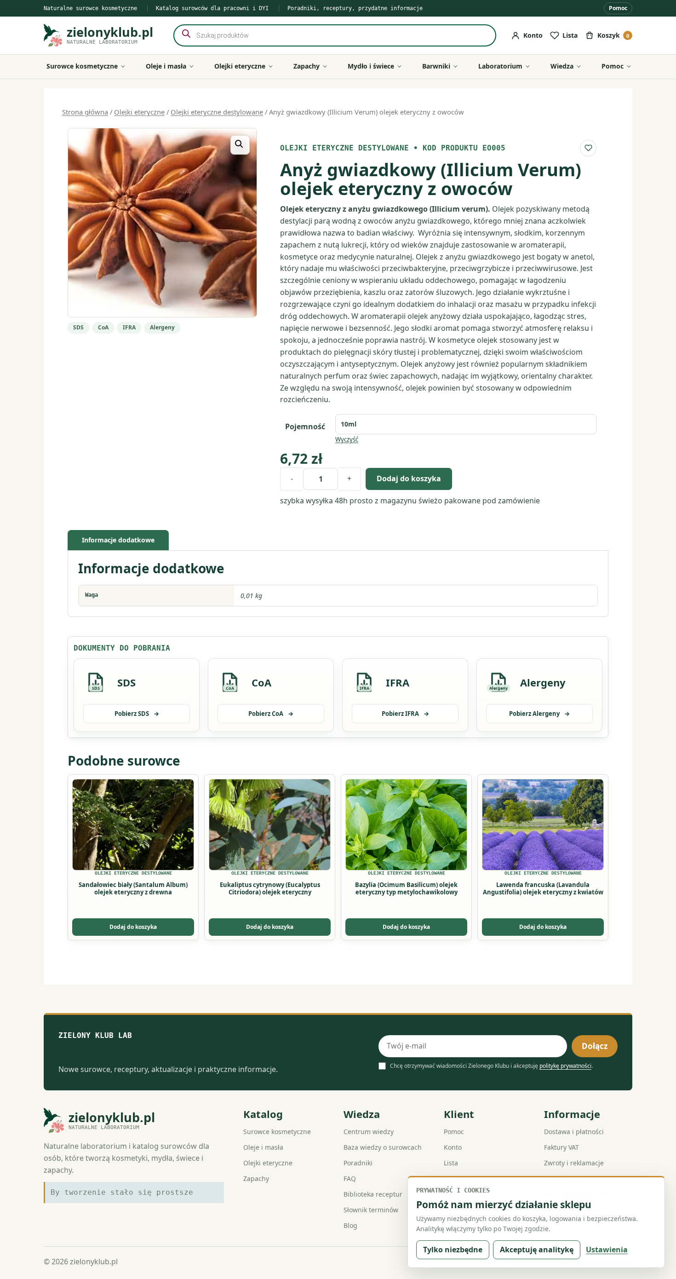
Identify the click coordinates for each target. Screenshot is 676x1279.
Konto (453, 1147)
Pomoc (618, 8)
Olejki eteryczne (139, 111)
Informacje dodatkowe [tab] (118, 540)
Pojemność (305, 426)
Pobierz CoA (270, 713)
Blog (350, 1225)
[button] (240, 145)
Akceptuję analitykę (536, 1249)
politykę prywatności (565, 1066)
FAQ (350, 1178)
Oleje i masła (263, 1147)
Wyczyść (346, 440)
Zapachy (256, 1178)
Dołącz (594, 1046)
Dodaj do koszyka (409, 478)
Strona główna (85, 111)
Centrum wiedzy (369, 1131)
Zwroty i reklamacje (574, 1162)
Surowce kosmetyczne (277, 1131)
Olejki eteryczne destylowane (217, 111)
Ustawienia (607, 1249)
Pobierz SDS (137, 713)
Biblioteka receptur (373, 1194)
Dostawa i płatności (574, 1131)
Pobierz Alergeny (539, 713)
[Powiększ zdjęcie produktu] (162, 222)
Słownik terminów (371, 1209)
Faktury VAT (561, 1147)
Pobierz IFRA (405, 713)
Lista (451, 1162)
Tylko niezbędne (452, 1249)
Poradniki (358, 1162)
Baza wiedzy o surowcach (383, 1147)
